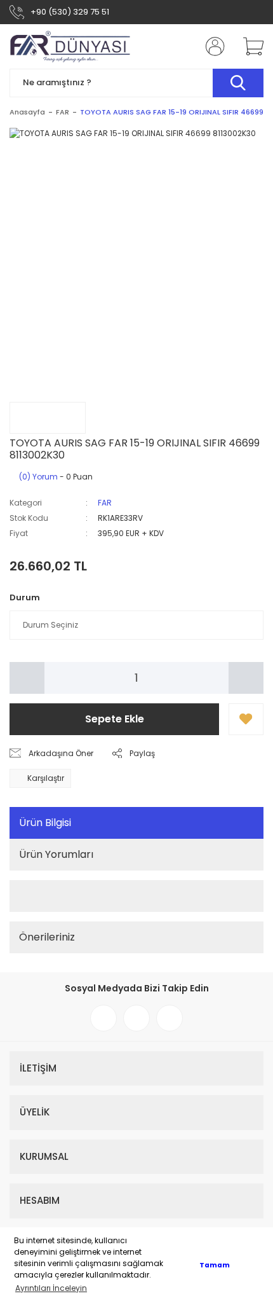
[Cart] (248, 46)
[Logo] (71, 46)
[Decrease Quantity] (27, 678)
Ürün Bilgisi (45, 822)
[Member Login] (211, 46)
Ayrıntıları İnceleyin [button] (51, 1288)
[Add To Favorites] (246, 719)
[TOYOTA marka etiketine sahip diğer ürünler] (48, 418)
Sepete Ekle (114, 719)
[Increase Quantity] (246, 678)
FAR (105, 502)
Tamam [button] (214, 1265)
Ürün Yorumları (56, 854)
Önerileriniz (47, 937)
